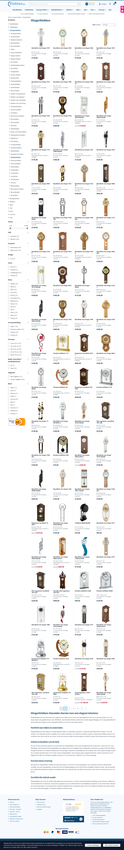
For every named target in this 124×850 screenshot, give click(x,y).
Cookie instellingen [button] (93, 845)
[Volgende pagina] (86, 708)
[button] (103, 4)
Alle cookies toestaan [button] (111, 845)
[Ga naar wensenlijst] (110, 4)
